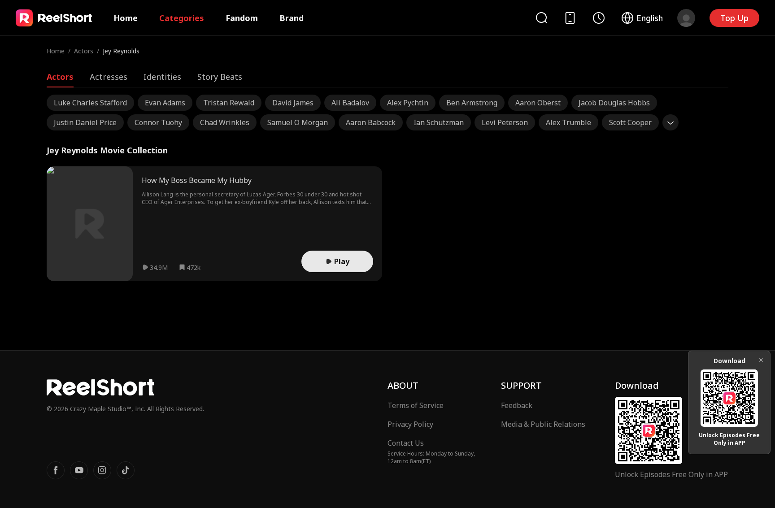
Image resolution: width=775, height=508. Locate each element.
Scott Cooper (630, 122)
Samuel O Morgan (297, 122)
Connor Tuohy (158, 122)
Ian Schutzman (439, 122)
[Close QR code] (761, 360)
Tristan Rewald (228, 103)
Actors (83, 51)
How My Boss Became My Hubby (197, 180)
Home (125, 18)
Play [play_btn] (341, 261)
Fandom (242, 18)
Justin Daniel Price (85, 122)
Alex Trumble (568, 122)
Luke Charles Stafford (90, 103)
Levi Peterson (505, 122)
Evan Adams (165, 103)
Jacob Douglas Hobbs (614, 103)
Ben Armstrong (471, 103)
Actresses (108, 76)
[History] (599, 18)
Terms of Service (416, 405)
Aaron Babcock (371, 122)
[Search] (541, 17)
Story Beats (219, 76)
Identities (162, 76)
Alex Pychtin (407, 103)
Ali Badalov (350, 103)
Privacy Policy (410, 424)
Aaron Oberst (538, 103)
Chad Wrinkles (224, 122)
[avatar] (686, 18)
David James (292, 103)
